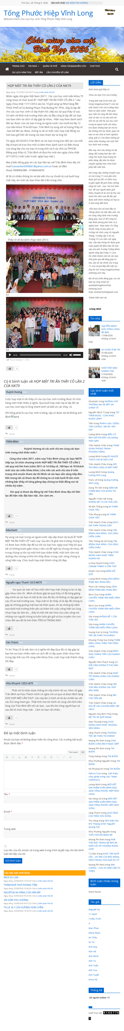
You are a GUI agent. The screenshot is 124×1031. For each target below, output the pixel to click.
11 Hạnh (93, 914)
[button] (7, 757)
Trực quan (73, 752)
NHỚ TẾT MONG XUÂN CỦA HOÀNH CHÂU (104, 676)
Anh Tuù (93, 970)
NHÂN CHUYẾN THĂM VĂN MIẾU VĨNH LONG (104, 597)
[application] (44, 355)
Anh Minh (94, 956)
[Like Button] (10, 368)
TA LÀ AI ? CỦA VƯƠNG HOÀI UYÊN (23, 907)
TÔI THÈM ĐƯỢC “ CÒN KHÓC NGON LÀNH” (104, 415)
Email (8, 811)
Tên (7, 794)
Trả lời (11, 434)
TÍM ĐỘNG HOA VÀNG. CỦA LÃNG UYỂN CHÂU (103, 533)
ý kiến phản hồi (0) (45, 881)
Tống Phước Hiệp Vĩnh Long (48, 12)
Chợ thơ (95, 66)
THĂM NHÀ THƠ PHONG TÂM (20, 885)
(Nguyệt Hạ (94, 909)
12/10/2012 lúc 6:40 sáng (14, 396)
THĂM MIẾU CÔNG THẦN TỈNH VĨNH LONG (104, 643)
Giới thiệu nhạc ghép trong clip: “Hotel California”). (103, 776)
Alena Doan (94, 932)
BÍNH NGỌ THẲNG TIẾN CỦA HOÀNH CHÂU (104, 654)
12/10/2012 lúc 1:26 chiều (14, 534)
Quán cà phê (50, 66)
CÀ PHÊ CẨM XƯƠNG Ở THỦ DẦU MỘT (103, 665)
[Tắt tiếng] (70, 354)
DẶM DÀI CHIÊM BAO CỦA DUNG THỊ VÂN (103, 490)
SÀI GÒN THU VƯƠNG (77, 2)
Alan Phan (94, 928)
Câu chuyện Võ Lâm (57, 72)
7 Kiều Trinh (95, 918)
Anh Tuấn (93, 965)
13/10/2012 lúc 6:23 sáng (14, 586)
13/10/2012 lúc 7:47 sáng (14, 646)
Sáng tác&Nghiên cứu (73, 66)
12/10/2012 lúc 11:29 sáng (15, 446)
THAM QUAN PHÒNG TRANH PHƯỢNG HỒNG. (104, 448)
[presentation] (7, 757)
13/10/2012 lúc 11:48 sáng (15, 687)
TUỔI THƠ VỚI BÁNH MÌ (100, 834)
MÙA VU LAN (11, 877)
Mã (82, 752)
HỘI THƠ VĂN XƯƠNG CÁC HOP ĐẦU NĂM (103, 687)
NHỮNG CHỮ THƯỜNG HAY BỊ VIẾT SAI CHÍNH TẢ (103, 404)
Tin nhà (32, 66)
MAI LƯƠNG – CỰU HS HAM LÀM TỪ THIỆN (104, 867)
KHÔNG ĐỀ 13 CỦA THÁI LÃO (103, 501)
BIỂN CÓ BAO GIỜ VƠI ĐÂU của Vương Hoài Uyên (103, 437)
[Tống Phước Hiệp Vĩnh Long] (7, 69)
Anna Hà (93, 979)
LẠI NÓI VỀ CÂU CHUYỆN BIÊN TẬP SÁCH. (104, 706)
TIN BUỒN (113, 756)
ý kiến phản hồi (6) (46, 92)
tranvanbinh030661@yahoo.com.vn (31, 166)
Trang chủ (18, 66)
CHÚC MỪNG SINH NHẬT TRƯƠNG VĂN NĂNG (103, 724)
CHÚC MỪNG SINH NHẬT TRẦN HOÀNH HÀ (104, 555)
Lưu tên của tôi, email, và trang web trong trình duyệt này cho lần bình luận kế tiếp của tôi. (44, 852)
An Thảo (93, 937)
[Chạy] (9, 354)
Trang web (10, 829)
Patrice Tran (95, 773)
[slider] (77, 354)
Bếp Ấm (39, 72)
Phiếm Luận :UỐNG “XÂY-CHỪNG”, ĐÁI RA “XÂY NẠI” (104, 426)
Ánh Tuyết (94, 974)
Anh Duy (93, 946)
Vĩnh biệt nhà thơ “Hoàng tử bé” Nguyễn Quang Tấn (103, 823)
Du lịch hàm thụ (21, 72)
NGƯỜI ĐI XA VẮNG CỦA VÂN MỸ (22, 892)
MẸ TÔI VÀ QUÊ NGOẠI (100, 717)
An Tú (92, 942)
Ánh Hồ (92, 951)
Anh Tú (92, 960)
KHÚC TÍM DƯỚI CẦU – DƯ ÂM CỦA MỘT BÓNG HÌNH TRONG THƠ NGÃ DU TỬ (104, 856)
